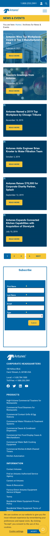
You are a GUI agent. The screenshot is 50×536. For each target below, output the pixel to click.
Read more (15, 56)
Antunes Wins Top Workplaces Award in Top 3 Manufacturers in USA (25, 40)
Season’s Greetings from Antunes (20, 77)
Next (38, 256)
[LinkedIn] (21, 387)
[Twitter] (15, 387)
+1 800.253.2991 (22, 380)
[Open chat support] (43, 529)
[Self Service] (41, 3)
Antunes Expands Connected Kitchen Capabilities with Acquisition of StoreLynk (22, 223)
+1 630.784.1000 (20, 377)
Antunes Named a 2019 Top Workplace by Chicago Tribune (23, 113)
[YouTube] (27, 387)
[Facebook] (9, 387)
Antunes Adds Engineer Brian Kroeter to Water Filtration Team (24, 150)
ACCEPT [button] (34, 531)
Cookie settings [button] (16, 531)
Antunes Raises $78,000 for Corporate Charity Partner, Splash (22, 186)
